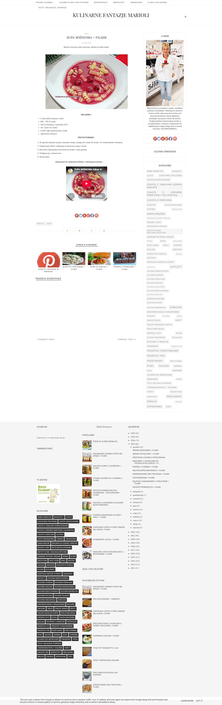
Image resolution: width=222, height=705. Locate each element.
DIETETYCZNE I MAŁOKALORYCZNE (164, 231)
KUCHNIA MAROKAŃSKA (156, 287)
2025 (133, 437)
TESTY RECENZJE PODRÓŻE (159, 383)
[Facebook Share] (68, 229)
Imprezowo (136, 2)
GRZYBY (178, 245)
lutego (135, 524)
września (137, 499)
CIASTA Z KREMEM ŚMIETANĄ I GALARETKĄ (164, 193)
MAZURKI (151, 316)
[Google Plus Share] (93, 229)
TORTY (150, 392)
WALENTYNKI (176, 392)
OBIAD (179, 316)
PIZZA (179, 333)
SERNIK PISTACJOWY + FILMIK (146, 454)
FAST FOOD (153, 245)
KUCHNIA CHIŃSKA (155, 275)
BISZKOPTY (177, 171)
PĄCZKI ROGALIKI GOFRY (159, 325)
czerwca (136, 509)
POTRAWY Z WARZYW (157, 342)
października (138, 495)
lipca (135, 506)
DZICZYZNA (177, 241)
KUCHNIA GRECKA (155, 283)
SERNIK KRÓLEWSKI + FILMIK (145, 450)
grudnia (136, 447)
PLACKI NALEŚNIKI (156, 337)
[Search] (185, 16)
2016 (133, 554)
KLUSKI (179, 254)
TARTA (179, 379)
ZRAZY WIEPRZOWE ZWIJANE (106, 660)
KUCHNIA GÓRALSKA (156, 279)
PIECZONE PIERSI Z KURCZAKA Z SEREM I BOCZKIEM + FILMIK (107, 624)
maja (135, 513)
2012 (133, 568)
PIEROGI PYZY (154, 333)
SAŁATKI (164, 365)
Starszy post (126, 339)
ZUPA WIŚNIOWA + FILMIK (144, 478)
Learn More (187, 701)
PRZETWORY (155, 360)
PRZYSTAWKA (176, 361)
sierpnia (136, 502)
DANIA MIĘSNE (156, 213)
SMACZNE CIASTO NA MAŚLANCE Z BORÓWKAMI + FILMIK (108, 553)
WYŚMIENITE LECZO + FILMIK (106, 539)
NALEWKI (166, 316)
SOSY (149, 370)
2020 (133, 539)
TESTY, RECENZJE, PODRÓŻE (52, 8)
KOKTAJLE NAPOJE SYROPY (160, 262)
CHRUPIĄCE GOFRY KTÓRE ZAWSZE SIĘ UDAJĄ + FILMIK (109, 528)
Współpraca (101, 2)
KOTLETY (176, 266)
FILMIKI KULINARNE (157, 2)
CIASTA (150, 175)
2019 (133, 543)
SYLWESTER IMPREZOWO (159, 375)
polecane (177, 337)
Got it (199, 701)
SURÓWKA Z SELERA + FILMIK (106, 636)
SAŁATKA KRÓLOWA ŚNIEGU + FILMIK (149, 470)
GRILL (166, 245)
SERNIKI (178, 366)
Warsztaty (119, 2)
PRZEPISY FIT (176, 346)
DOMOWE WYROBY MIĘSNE (160, 237)
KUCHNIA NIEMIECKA (155, 294)
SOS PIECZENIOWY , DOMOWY (106, 599)
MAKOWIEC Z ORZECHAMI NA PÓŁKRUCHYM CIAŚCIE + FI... (146, 462)
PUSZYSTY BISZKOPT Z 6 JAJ (105, 648)
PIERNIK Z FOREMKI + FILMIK (145, 467)
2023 (133, 444)
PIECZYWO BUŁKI (155, 329)
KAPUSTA (177, 249)
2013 (133, 564)
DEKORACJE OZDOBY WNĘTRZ (158, 218)
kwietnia (136, 517)
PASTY (178, 320)
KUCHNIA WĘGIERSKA (156, 307)
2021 (133, 536)
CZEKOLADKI (177, 209)
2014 (133, 561)
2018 (133, 546)
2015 (133, 557)
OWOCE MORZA (153, 320)
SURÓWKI (177, 370)
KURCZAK (176, 307)
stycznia (136, 528)
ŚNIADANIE (152, 379)
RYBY (150, 365)
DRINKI (149, 241)
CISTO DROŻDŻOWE (173, 205)
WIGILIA (40, 223)
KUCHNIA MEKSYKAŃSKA (158, 291)
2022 (133, 532)
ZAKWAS (178, 401)
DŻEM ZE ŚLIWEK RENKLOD (105, 441)
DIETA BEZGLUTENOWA (157, 226)
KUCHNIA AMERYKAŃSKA (158, 271)
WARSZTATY (152, 396)
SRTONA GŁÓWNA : (45, 2)
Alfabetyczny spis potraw (74, 2)
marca (136, 520)
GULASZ (151, 249)
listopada (137, 492)
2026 (133, 433)
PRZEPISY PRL (156, 355)
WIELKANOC (174, 396)
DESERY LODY (154, 222)
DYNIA (163, 241)
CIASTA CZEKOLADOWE (158, 180)
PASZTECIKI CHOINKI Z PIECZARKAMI (149, 457)
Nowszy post (46, 339)
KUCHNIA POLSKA (155, 299)
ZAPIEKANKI (154, 406)
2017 (133, 550)
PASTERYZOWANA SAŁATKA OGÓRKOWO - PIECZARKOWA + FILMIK (106, 492)
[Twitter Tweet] (80, 229)
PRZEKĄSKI (152, 346)
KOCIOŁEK (151, 258)
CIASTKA (151, 205)
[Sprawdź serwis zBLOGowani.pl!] (104, 427)
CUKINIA (151, 209)
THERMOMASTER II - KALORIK (162, 387)
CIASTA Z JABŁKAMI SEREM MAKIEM (164, 186)
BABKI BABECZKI (155, 171)
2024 (133, 440)
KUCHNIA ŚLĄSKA (154, 302)
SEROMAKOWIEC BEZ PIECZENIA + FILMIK (151, 474)
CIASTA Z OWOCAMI (159, 200)
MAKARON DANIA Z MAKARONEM (163, 312)
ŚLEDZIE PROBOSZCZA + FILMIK (147, 487)
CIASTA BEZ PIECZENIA (170, 175)
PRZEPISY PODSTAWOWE (163, 350)
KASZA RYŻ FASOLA (156, 254)
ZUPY (86, 33)
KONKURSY (151, 267)
